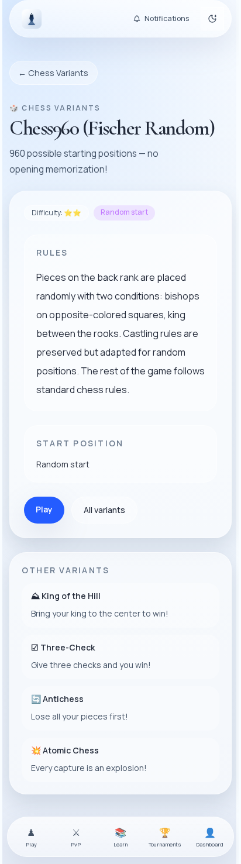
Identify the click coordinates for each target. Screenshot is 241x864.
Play (44, 509)
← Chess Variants (53, 72)
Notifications (166, 18)
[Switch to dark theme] (212, 18)
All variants (104, 509)
